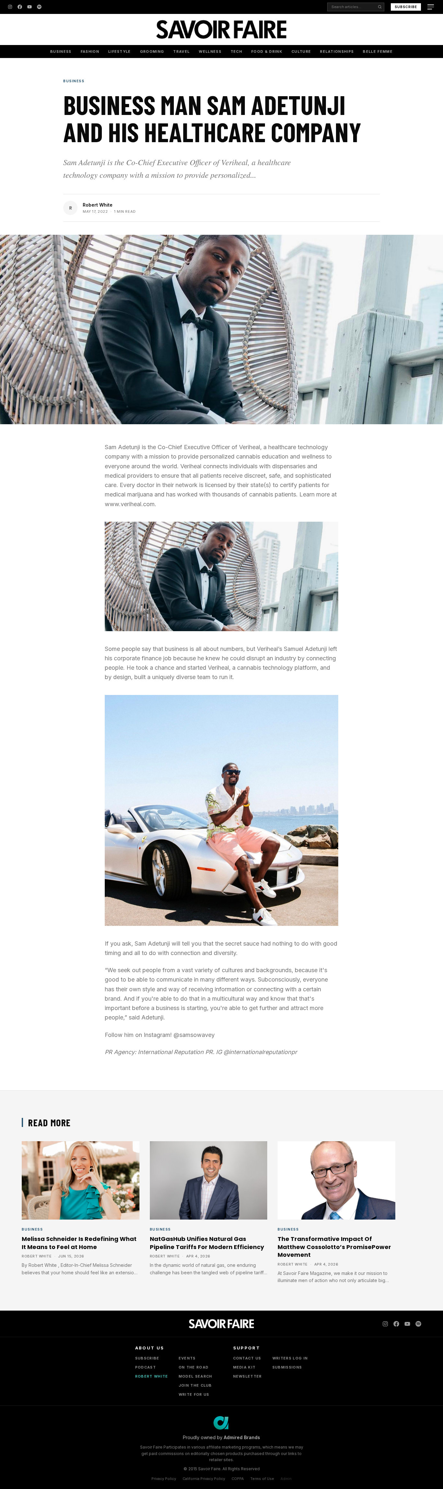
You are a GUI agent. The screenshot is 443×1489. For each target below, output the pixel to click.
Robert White (98, 205)
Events (187, 1358)
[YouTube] (29, 7)
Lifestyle (119, 51)
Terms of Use (262, 1478)
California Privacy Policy (204, 1478)
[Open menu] (431, 7)
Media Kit (244, 1367)
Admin (286, 1478)
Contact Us (247, 1358)
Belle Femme (378, 51)
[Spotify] (39, 7)
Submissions (287, 1367)
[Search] (380, 7)
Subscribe (406, 7)
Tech (236, 51)
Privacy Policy (163, 1478)
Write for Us (194, 1394)
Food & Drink (266, 51)
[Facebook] (20, 7)
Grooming (152, 51)
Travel (181, 51)
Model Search (195, 1376)
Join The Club (195, 1385)
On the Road (194, 1367)
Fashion (90, 51)
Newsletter (247, 1376)
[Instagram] (10, 7)
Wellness (210, 51)
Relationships (337, 51)
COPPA (238, 1478)
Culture (301, 51)
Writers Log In (290, 1358)
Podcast (145, 1367)
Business (61, 51)
